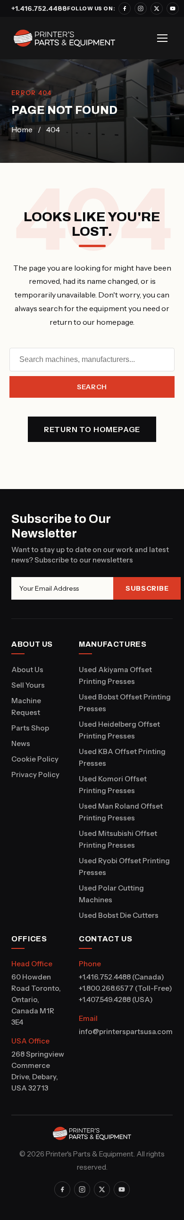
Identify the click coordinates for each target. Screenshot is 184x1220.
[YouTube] (173, 8)
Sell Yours (28, 685)
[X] (157, 8)
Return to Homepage (92, 429)
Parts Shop (30, 727)
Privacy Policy (35, 774)
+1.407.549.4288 (105, 999)
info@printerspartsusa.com (126, 1031)
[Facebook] (124, 8)
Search (92, 387)
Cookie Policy (35, 758)
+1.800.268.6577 (106, 988)
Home (22, 129)
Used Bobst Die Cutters (119, 915)
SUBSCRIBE (146, 588)
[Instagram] (140, 8)
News (20, 743)
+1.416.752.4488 (39, 8)
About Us (27, 669)
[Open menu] (162, 38)
